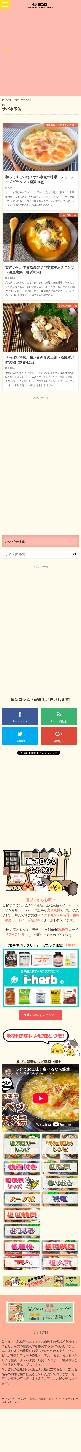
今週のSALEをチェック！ (40, 1015)
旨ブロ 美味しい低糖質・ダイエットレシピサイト (47, 1398)
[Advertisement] (40, 51)
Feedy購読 (59, 721)
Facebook (20, 721)
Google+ (59, 740)
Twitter (20, 740)
